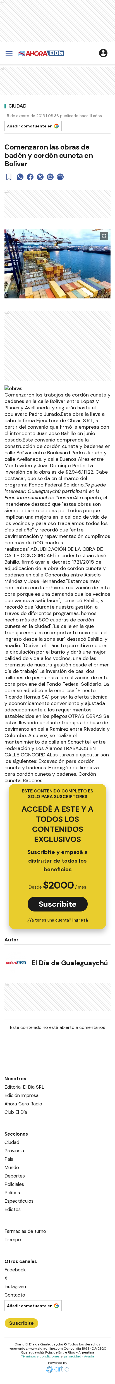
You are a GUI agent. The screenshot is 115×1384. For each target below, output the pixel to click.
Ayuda (89, 1356)
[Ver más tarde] (8, 176)
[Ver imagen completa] (104, 236)
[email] (50, 177)
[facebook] (30, 177)
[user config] (103, 53)
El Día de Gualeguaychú (69, 962)
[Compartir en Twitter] (40, 177)
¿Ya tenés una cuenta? (57, 920)
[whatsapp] (20, 177)
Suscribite (57, 904)
